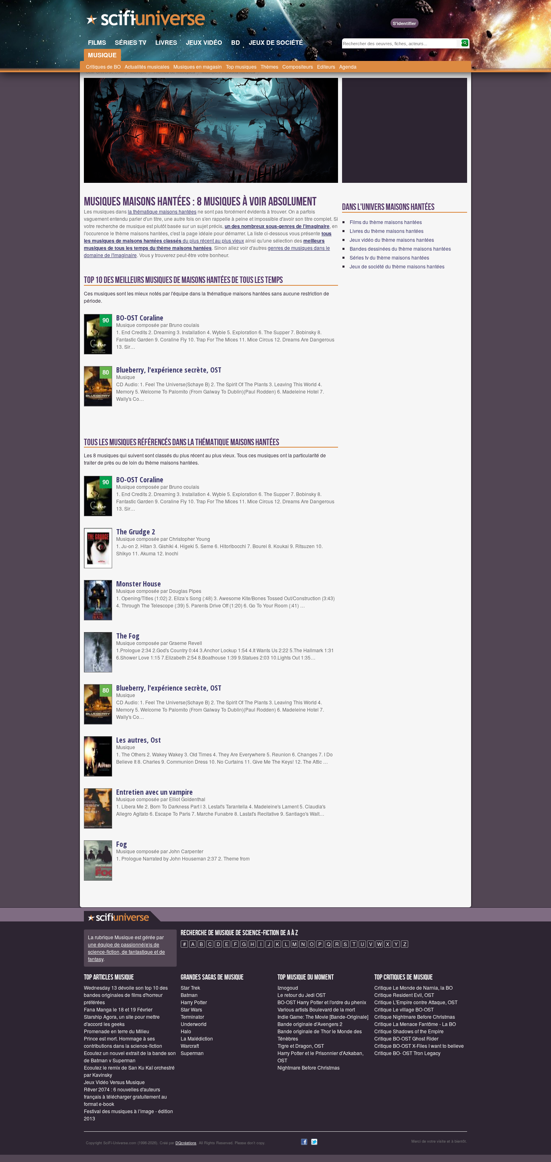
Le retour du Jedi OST (302, 994)
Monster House (138, 583)
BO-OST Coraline (139, 317)
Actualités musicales (147, 66)
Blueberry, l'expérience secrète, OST (168, 370)
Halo (186, 1031)
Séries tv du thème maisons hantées (389, 257)
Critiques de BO (103, 66)
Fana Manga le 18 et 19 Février (118, 1009)
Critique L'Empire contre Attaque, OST (415, 1002)
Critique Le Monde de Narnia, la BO (413, 987)
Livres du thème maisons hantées (387, 230)
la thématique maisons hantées (162, 211)
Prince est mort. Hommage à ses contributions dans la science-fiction (123, 1042)
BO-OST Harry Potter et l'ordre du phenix (322, 1002)
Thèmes (269, 66)
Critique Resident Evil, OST (404, 994)
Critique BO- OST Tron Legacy (407, 1052)
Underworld (194, 1023)
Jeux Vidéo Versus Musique (114, 1081)
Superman (192, 1052)
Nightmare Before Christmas (309, 1067)
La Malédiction (197, 1038)
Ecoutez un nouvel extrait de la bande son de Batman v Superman (130, 1056)
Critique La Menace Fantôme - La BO (415, 1023)
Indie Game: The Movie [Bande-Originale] (323, 1016)
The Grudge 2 (135, 531)
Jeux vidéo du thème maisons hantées (392, 239)
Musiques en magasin (197, 66)
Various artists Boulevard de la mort (316, 1009)
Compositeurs (297, 66)
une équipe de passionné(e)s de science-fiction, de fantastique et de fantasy (126, 951)
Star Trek (190, 987)
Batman (189, 994)
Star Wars (191, 1009)
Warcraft (190, 1045)
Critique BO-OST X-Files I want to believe (419, 1045)
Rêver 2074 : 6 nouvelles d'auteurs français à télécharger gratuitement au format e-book (125, 1096)
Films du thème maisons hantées (386, 221)
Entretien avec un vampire (154, 792)
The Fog (128, 636)
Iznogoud (288, 987)
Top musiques (241, 66)
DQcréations (185, 1142)
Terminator (192, 1016)
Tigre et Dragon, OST (301, 1045)
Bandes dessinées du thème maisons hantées (400, 248)
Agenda (348, 66)
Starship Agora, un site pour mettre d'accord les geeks (122, 1020)
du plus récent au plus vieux (208, 237)
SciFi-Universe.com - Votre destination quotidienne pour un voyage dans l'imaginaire (146, 20)
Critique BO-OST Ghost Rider (406, 1038)
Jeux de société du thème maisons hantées (397, 266)
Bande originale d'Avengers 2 (310, 1023)
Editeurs (326, 66)
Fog (121, 844)
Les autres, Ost (138, 740)
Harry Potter (194, 1002)
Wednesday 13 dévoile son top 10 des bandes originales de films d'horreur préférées (126, 994)
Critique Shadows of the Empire (409, 1031)
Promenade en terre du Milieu (116, 1031)
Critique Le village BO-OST (404, 1009)
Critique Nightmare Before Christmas (414, 1016)
